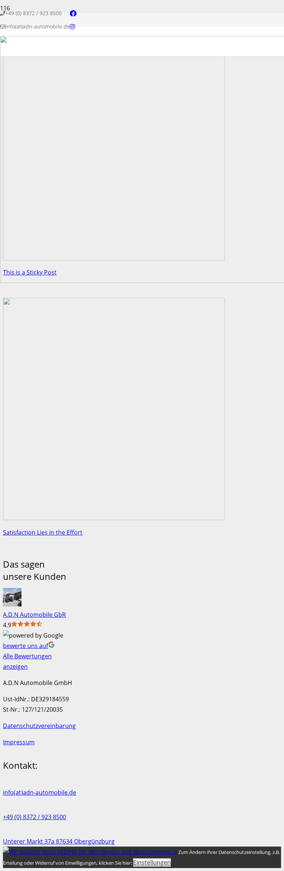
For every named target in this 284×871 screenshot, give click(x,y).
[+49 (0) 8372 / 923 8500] (142, 806)
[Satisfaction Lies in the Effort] (114, 518)
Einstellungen (152, 862)
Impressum (19, 742)
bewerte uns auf (25, 646)
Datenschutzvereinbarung (39, 726)
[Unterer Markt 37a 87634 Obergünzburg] (142, 831)
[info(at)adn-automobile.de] (142, 782)
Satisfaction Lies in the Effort (42, 532)
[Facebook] (73, 13)
